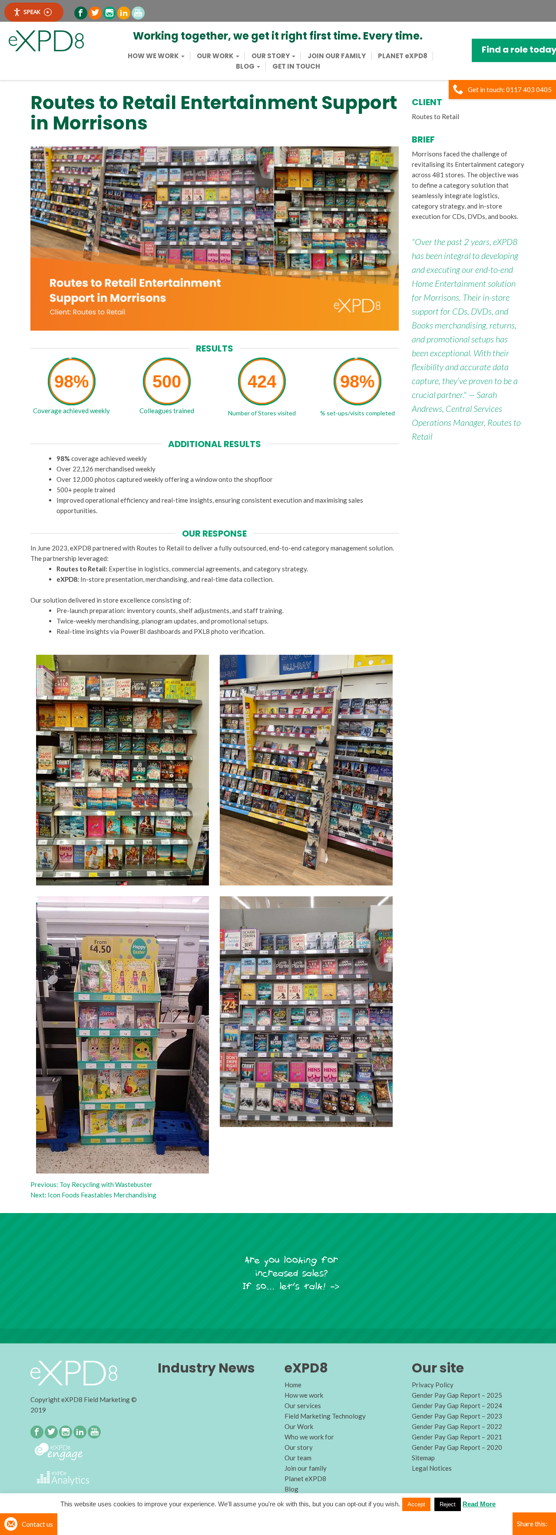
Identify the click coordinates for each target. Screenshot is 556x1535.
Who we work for (309, 1437)
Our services (303, 1405)
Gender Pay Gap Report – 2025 (457, 1395)
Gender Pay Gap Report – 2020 (457, 1447)
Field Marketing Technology (325, 1416)
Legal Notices (432, 1468)
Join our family (337, 56)
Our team (298, 1458)
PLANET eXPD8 (402, 56)
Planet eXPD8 (305, 1478)
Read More (479, 1504)
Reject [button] (448, 1504)
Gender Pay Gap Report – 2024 (457, 1405)
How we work (154, 56)
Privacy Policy (432, 1385)
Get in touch (296, 66)
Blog (246, 66)
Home (293, 1385)
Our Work (216, 56)
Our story (271, 56)
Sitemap (423, 1458)
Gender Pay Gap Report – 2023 (457, 1416)
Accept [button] (416, 1504)
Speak (31, 12)
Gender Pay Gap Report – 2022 (457, 1426)
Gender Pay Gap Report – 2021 (457, 1437)
